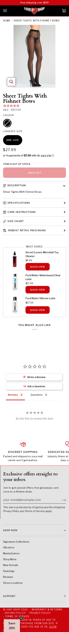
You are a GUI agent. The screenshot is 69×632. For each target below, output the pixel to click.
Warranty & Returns (47, 609)
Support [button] (9, 596)
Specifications (18, 202)
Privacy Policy (11, 511)
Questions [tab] (36, 394)
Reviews (8, 576)
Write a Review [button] (36, 377)
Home (6, 20)
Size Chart (15, 221)
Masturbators (11, 553)
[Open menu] (9, 10)
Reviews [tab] (13, 394)
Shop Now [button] (10, 530)
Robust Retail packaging (26, 230)
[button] (34, 155)
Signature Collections (16, 541)
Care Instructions (21, 212)
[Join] (61, 500)
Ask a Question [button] (36, 386)
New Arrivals (10, 565)
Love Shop (13, 609)
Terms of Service (35, 511)
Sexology (9, 570)
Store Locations (13, 582)
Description (16, 185)
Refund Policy (15, 613)
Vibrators (8, 547)
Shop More (9, 559)
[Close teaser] (21, 618)
